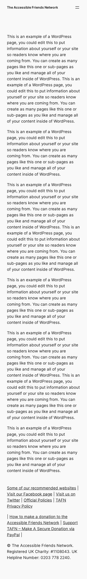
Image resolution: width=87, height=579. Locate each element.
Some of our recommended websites (41, 488)
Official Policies (38, 500)
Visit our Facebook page (29, 494)
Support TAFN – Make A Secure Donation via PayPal (42, 528)
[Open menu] (77, 7)
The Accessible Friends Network (32, 7)
